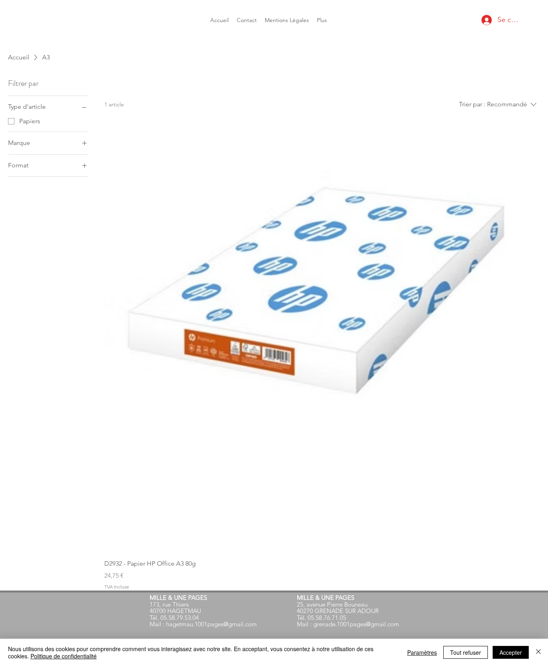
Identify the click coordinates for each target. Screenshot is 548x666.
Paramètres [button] (422, 652)
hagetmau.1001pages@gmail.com (211, 624)
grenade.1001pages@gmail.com (356, 624)
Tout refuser (465, 652)
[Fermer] (538, 652)
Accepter (510, 652)
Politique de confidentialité (63, 656)
